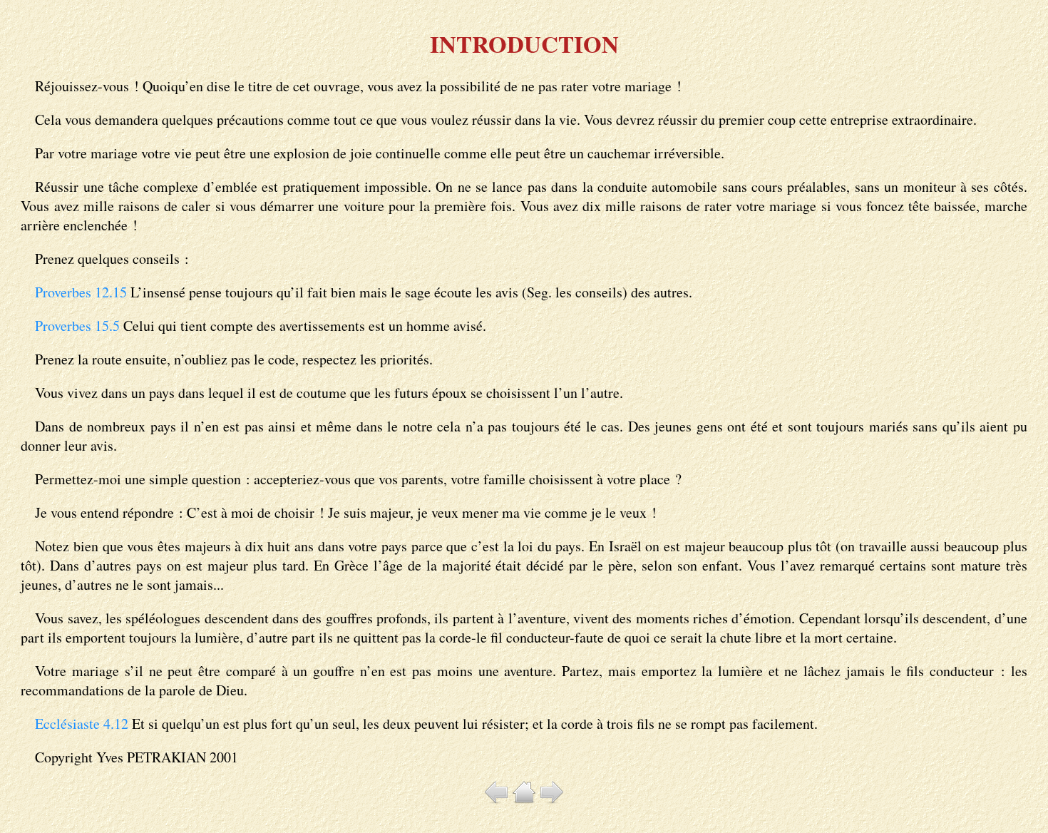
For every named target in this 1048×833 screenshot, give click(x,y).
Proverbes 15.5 (77, 325)
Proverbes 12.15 (81, 292)
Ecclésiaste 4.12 (81, 723)
